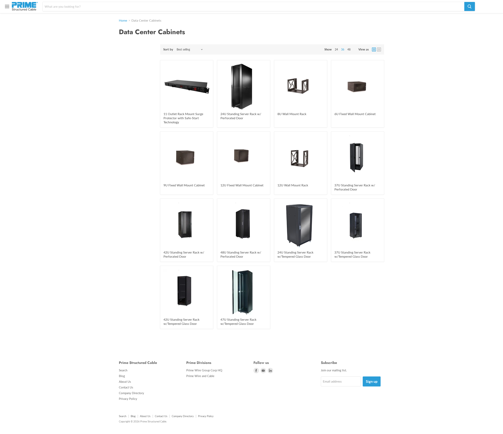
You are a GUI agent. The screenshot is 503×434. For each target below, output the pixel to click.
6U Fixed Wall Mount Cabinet (355, 114)
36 (342, 49)
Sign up (371, 381)
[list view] (379, 49)
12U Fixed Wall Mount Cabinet (241, 185)
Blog (122, 376)
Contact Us (126, 387)
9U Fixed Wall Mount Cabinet (184, 185)
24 (336, 49)
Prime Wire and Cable (200, 376)
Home (123, 20)
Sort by (168, 49)
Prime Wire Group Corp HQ (204, 370)
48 (349, 49)
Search (123, 370)
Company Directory (131, 393)
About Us (125, 381)
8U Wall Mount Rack (291, 114)
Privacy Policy (128, 398)
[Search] (469, 6)
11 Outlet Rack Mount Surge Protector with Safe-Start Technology (183, 118)
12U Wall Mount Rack (292, 185)
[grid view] (374, 49)
